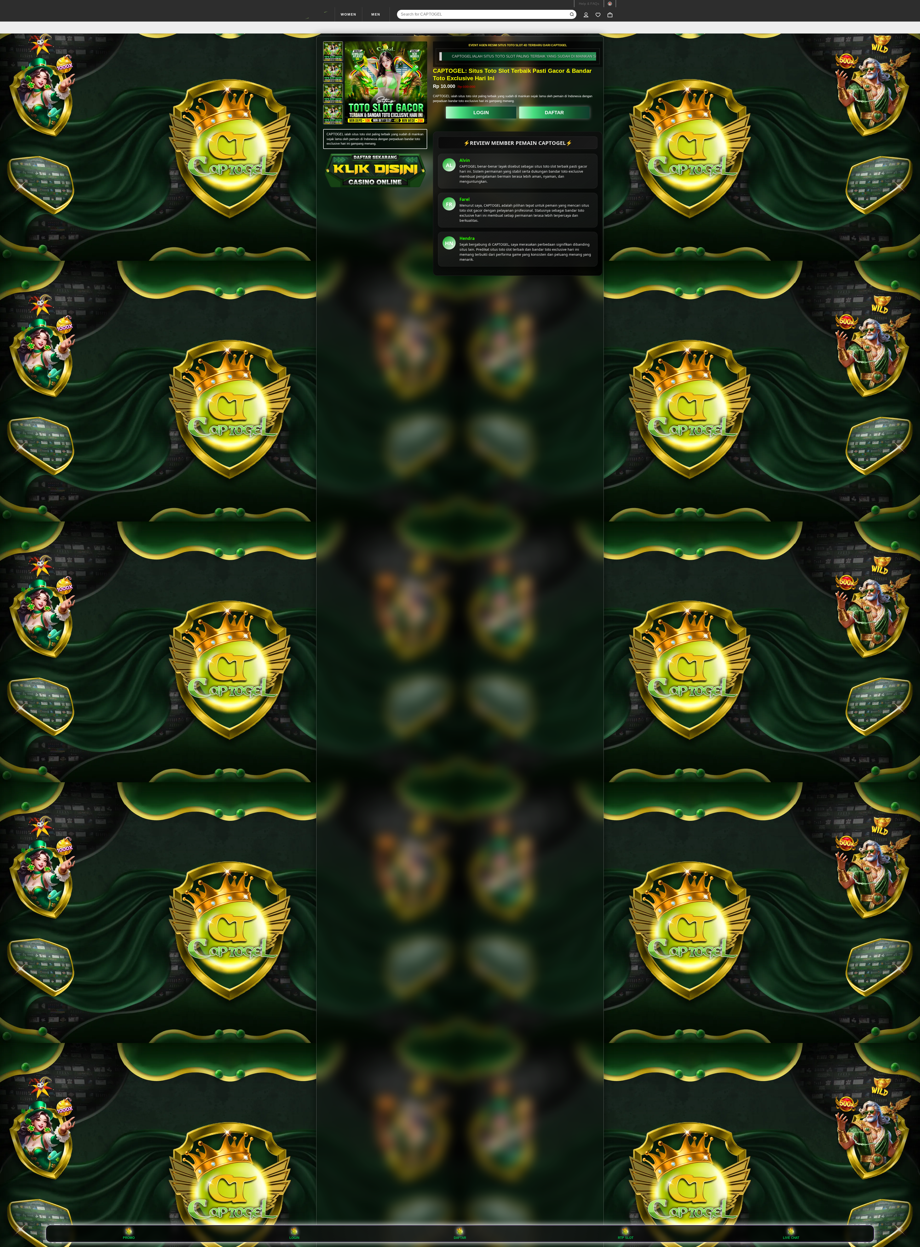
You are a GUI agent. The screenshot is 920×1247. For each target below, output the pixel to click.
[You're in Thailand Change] (610, 3)
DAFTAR (554, 112)
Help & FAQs (589, 4)
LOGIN (481, 112)
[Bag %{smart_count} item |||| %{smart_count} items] (610, 14)
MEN (375, 14)
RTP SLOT (625, 1237)
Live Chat (791, 1237)
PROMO (129, 1237)
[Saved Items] (598, 14)
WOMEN (348, 14)
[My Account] (586, 14)
